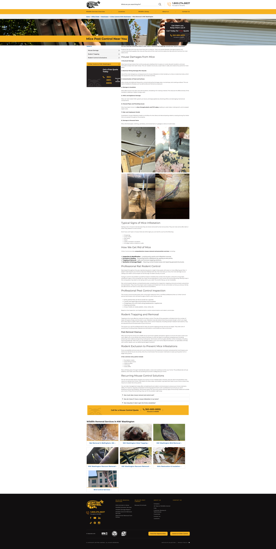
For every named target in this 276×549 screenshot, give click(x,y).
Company (156, 503)
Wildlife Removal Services (122, 500)
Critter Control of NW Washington (120, 16)
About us (165, 11)
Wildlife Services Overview (95, 11)
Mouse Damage (93, 50)
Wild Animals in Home (122, 505)
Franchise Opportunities (158, 533)
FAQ (155, 508)
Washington (105, 16)
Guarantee (157, 514)
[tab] (155, 395)
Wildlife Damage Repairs (123, 509)
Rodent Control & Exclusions (97, 58)
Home (88, 16)
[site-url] (95, 504)
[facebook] (91, 518)
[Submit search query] (160, 4)
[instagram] (99, 523)
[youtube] (95, 518)
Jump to (89, 46)
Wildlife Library (143, 11)
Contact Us (186, 11)
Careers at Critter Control (180, 533)
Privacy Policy (183, 542)
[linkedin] (99, 518)
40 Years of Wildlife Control (162, 506)
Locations (121, 11)
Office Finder (95, 16)
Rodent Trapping (93, 54)
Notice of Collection (169, 542)
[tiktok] (91, 523)
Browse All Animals (140, 505)
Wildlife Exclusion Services (124, 507)
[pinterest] (95, 523)
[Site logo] (93, 4)
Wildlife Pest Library (140, 500)
